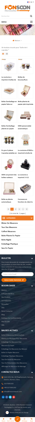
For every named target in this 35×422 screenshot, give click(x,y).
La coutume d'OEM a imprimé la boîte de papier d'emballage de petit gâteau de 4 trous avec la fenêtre (25, 151)
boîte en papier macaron (10, 352)
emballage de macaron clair (11, 342)
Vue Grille (3, 53)
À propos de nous (7, 294)
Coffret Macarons (8, 231)
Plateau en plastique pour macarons (14, 338)
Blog (3, 314)
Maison (17, 40)
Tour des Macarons (9, 227)
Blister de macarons (9, 223)
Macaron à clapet (7, 345)
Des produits (5, 297)
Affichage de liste (6, 53)
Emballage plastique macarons (12, 356)
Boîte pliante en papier (10, 235)
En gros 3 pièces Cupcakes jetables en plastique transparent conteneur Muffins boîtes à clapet (9, 151)
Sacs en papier (7, 248)
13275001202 (9, 383)
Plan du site (5, 321)
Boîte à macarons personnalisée (12, 335)
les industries (6, 301)
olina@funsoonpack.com (13, 391)
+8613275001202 (10, 387)
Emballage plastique (9, 244)
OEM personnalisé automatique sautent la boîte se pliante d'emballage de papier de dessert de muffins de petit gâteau (25, 127)
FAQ (2, 308)
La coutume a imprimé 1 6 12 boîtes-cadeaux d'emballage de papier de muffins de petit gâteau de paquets (25, 176)
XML (3, 325)
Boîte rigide (6, 240)
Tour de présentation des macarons (14, 363)
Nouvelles (4, 304)
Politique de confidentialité (11, 318)
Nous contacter (7, 311)
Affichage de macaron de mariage (13, 366)
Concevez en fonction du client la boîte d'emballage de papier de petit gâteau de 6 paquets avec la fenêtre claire (25, 200)
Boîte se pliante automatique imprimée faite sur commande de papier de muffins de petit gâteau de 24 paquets (9, 200)
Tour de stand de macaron (10, 359)
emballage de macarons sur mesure (14, 349)
